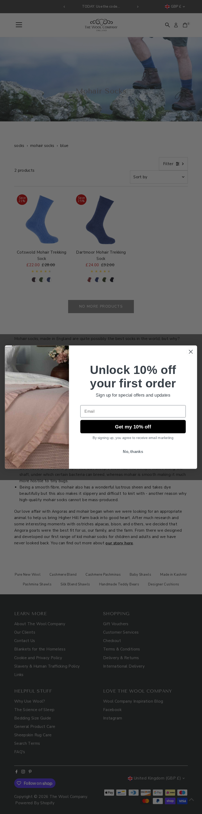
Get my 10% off (133, 426)
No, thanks (133, 451)
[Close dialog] (190, 351)
